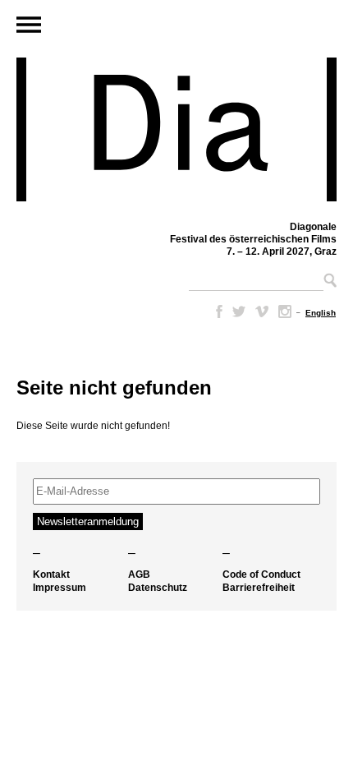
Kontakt (51, 574)
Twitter (238, 311)
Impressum (59, 587)
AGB (139, 574)
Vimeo (261, 311)
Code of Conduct (261, 574)
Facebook (215, 311)
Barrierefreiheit (258, 587)
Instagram (284, 311)
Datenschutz (157, 587)
